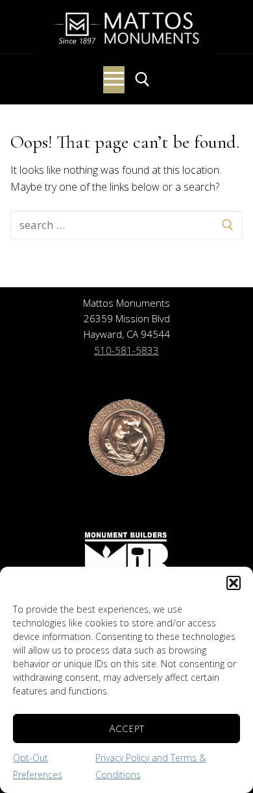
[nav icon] (114, 79)
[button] (233, 582)
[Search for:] (126, 225)
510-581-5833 (126, 350)
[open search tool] (142, 79)
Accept (126, 729)
